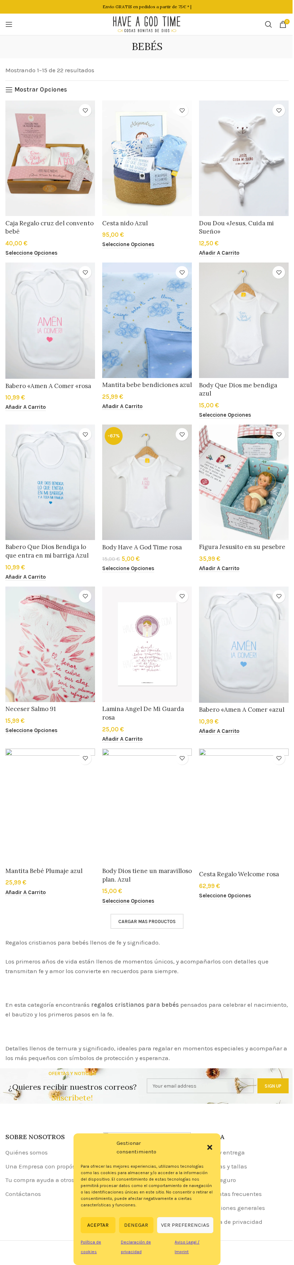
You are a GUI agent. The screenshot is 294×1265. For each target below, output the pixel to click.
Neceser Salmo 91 (30, 709)
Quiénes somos (26, 1152)
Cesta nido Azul (125, 223)
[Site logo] (147, 23)
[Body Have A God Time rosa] (147, 482)
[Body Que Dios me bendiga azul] (244, 320)
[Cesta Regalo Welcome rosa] (244, 808)
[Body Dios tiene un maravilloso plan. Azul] (147, 806)
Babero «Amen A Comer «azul (241, 710)
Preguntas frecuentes (231, 1193)
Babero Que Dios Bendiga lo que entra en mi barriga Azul (47, 551)
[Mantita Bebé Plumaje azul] (50, 806)
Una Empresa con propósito (43, 1166)
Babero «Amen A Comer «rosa (48, 386)
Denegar (136, 1225)
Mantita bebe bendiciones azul (147, 385)
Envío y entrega (223, 1152)
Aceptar (98, 1225)
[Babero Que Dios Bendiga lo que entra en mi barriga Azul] (50, 482)
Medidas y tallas (224, 1166)
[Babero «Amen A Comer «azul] (244, 645)
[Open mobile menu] (9, 24)
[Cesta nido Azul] (147, 158)
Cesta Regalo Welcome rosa (239, 874)
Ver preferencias (185, 1225)
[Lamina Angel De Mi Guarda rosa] (147, 644)
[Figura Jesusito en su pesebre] (244, 482)
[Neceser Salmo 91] (50, 644)
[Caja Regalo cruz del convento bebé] (50, 158)
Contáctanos (23, 1193)
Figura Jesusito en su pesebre (242, 547)
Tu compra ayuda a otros (39, 1179)
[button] (209, 1147)
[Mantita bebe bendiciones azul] (147, 320)
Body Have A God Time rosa (142, 547)
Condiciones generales (233, 1207)
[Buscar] (268, 24)
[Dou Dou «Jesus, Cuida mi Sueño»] (244, 158)
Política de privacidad (231, 1221)
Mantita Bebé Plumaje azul (43, 871)
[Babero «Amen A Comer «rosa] (50, 321)
